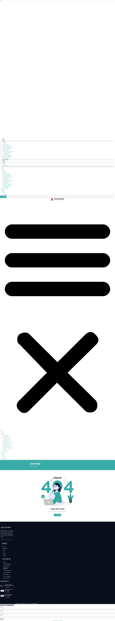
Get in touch (3, 196)
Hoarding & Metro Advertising (8, 176)
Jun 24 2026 (7, 592)
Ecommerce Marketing (7, 145)
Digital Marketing (6, 144)
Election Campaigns (5, 159)
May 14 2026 (7, 597)
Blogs (4, 164)
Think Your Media (28, 603)
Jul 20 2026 (7, 587)
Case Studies (5, 165)
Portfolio (3, 160)
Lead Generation (5, 150)
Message (1, 614)
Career (4, 163)
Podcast (4, 143)
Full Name (1, 607)
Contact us (3, 458)
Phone (1, 611)
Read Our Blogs (5, 548)
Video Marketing (5, 158)
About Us (3, 139)
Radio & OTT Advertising (7, 154)
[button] (57, 316)
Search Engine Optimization (7, 156)
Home (3, 138)
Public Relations (5, 153)
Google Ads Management (7, 146)
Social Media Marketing (7, 157)
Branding (4, 142)
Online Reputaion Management (8, 151)
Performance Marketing (7, 152)
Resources (3, 190)
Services (2, 169)
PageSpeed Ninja (59, 620)
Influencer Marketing (6, 149)
